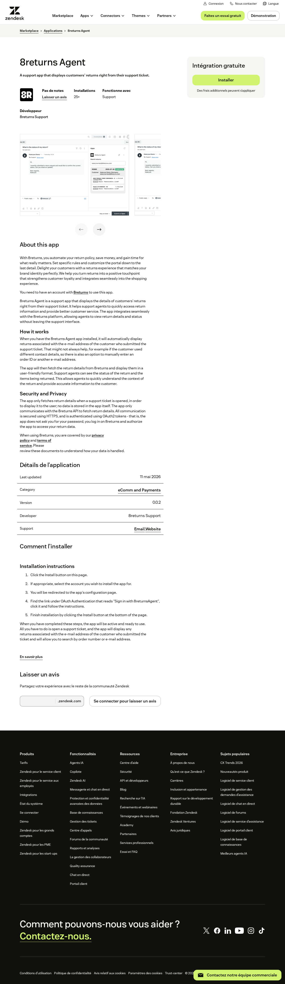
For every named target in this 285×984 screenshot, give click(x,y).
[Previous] (81, 229)
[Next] (99, 229)
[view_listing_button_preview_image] (74, 174)
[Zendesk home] (16, 13)
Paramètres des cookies (145, 973)
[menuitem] (271, 3)
